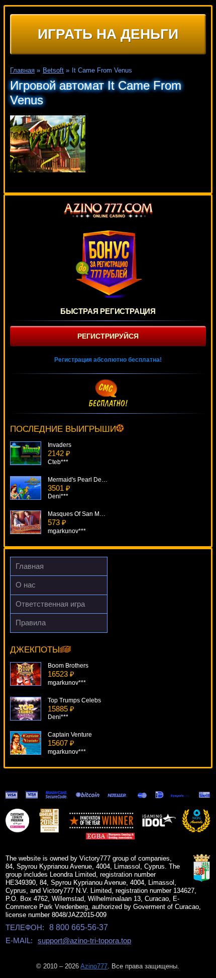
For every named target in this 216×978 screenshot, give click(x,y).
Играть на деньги (108, 34)
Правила (31, 622)
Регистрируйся (108, 336)
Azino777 (93, 966)
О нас (26, 584)
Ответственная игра (50, 604)
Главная (30, 566)
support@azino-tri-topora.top (84, 940)
